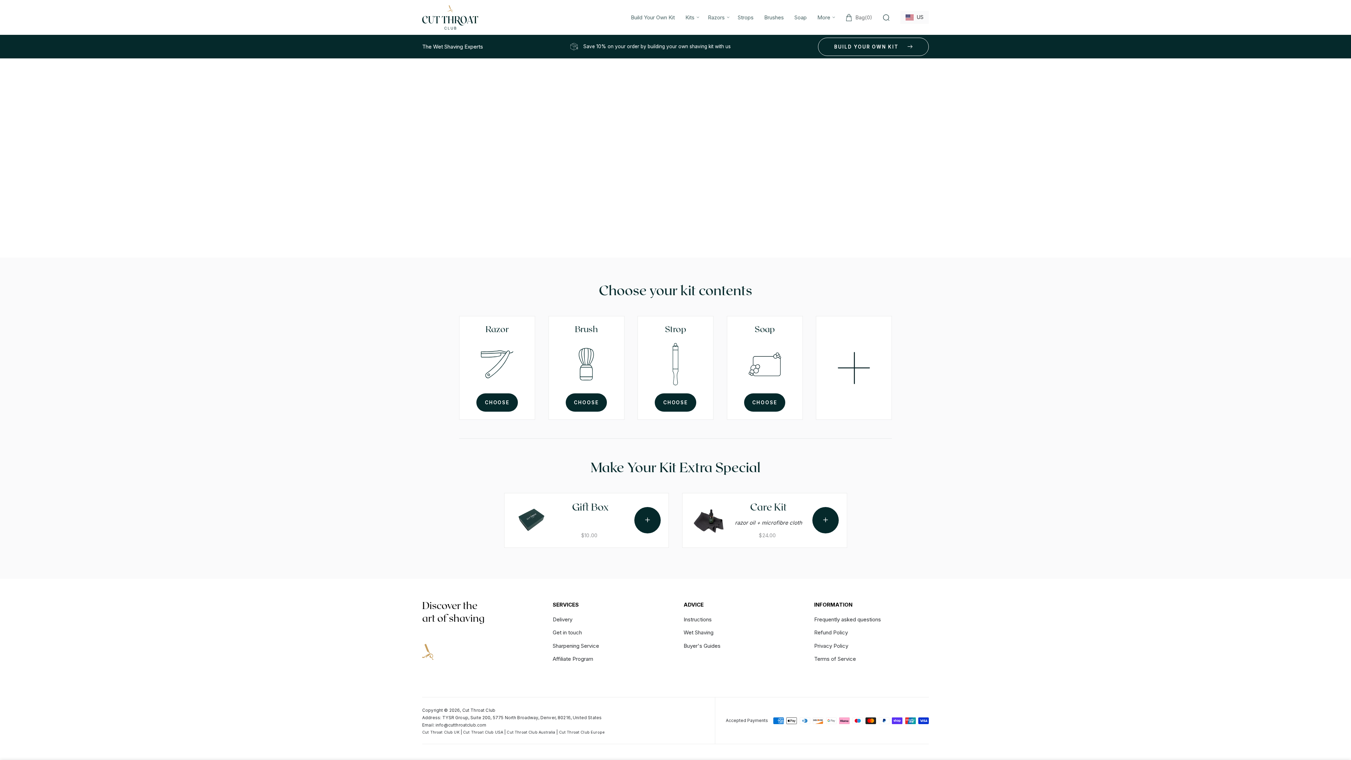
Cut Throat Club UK (440, 732)
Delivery (562, 620)
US (919, 17)
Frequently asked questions (847, 620)
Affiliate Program (573, 659)
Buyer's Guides (702, 645)
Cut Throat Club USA (483, 732)
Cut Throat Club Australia (531, 732)
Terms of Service (835, 659)
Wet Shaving (698, 632)
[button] (691, 17)
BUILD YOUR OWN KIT (866, 47)
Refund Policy (831, 632)
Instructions (698, 620)
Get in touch (567, 632)
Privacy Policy (831, 645)
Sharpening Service (576, 645)
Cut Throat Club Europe (582, 732)
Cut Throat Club (478, 710)
